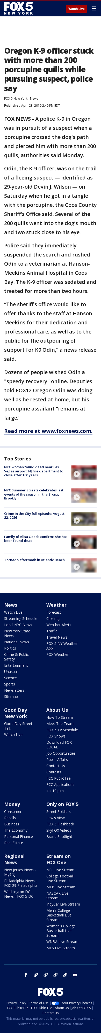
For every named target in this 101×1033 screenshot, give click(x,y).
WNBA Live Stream (62, 941)
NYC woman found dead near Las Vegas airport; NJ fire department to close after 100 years (33, 471)
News (34, 98)
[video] (84, 472)
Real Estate (13, 842)
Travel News (56, 637)
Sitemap (11, 696)
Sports (9, 684)
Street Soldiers (58, 811)
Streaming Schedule (20, 618)
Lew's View (55, 817)
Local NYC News (18, 624)
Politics (10, 648)
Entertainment (16, 665)
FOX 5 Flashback (60, 824)
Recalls (10, 817)
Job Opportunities (61, 753)
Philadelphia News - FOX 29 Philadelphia (20, 883)
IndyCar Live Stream (63, 904)
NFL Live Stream (60, 869)
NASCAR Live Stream (57, 895)
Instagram (36, 975)
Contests (53, 771)
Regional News (14, 859)
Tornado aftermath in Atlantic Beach (34, 559)
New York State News (17, 633)
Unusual (11, 671)
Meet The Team (60, 723)
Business (11, 824)
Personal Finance (18, 836)
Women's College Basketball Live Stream (61, 930)
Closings (53, 618)
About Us (57, 710)
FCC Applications (60, 784)
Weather (56, 605)
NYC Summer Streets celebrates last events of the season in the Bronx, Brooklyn (33, 494)
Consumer (12, 811)
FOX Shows (56, 736)
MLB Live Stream (60, 886)
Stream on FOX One (58, 859)
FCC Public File (58, 778)
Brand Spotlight (59, 836)
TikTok (45, 975)
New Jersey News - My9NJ (20, 872)
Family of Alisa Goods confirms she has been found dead (35, 538)
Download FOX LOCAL (59, 744)
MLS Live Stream (60, 947)
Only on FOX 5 (62, 804)
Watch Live (76, 9)
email (75, 975)
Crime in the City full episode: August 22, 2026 (34, 515)
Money (12, 804)
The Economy (15, 830)
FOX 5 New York (15, 98)
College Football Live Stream (60, 878)
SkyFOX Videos (58, 830)
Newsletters (14, 690)
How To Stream (59, 717)
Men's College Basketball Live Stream (58, 915)
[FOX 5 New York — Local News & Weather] (19, 8)
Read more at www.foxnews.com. (48, 430)
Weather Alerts (58, 624)
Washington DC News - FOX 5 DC (18, 894)
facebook (26, 975)
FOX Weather (57, 654)
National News (16, 641)
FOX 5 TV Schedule (62, 729)
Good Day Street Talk (18, 726)
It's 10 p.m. (55, 790)
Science (10, 677)
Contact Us (55, 765)
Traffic (51, 630)
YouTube (55, 975)
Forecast (53, 612)
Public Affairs (57, 759)
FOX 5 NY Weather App (62, 646)
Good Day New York (15, 713)
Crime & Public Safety (16, 657)
